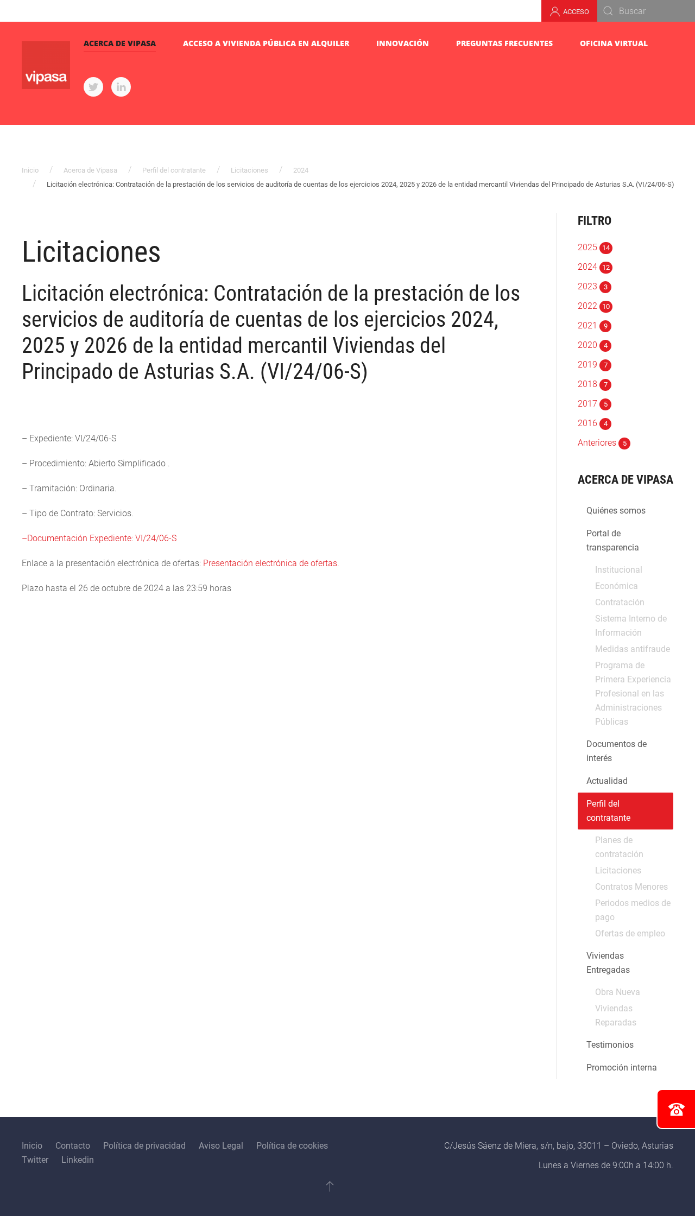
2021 (593, 325)
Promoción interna (621, 1067)
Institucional (618, 570)
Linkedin (77, 1160)
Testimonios (610, 1045)
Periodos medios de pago (633, 910)
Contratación (620, 602)
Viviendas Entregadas (608, 963)
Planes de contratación (619, 847)
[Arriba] (330, 1186)
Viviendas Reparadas (615, 1015)
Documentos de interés (616, 751)
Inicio (30, 170)
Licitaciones (249, 170)
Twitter (35, 1160)
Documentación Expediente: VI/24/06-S (101, 538)
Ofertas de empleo (630, 933)
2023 (593, 286)
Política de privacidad (144, 1146)
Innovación (402, 43)
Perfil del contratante (174, 170)
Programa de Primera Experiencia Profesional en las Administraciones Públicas (633, 693)
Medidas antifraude (632, 649)
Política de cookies (292, 1146)
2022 (594, 306)
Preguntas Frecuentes (504, 43)
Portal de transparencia (612, 540)
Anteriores (602, 443)
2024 (300, 170)
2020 (593, 345)
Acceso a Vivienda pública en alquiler (266, 43)
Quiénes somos (616, 510)
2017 (593, 403)
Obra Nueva (617, 992)
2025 (594, 247)
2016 (593, 423)
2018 (593, 384)
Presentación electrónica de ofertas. (271, 563)
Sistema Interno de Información (631, 625)
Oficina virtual (614, 43)
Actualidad (607, 781)
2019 (593, 364)
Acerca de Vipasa (120, 43)
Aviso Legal (221, 1146)
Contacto (72, 1146)
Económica (616, 586)
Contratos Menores (631, 887)
